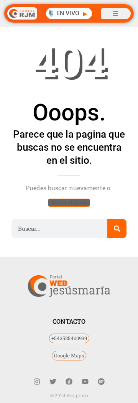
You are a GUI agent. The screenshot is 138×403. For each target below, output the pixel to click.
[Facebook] (69, 381)
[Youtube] (85, 381)
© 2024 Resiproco (69, 395)
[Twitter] (52, 381)
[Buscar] (117, 228)
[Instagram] (36, 381)
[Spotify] (101, 381)
